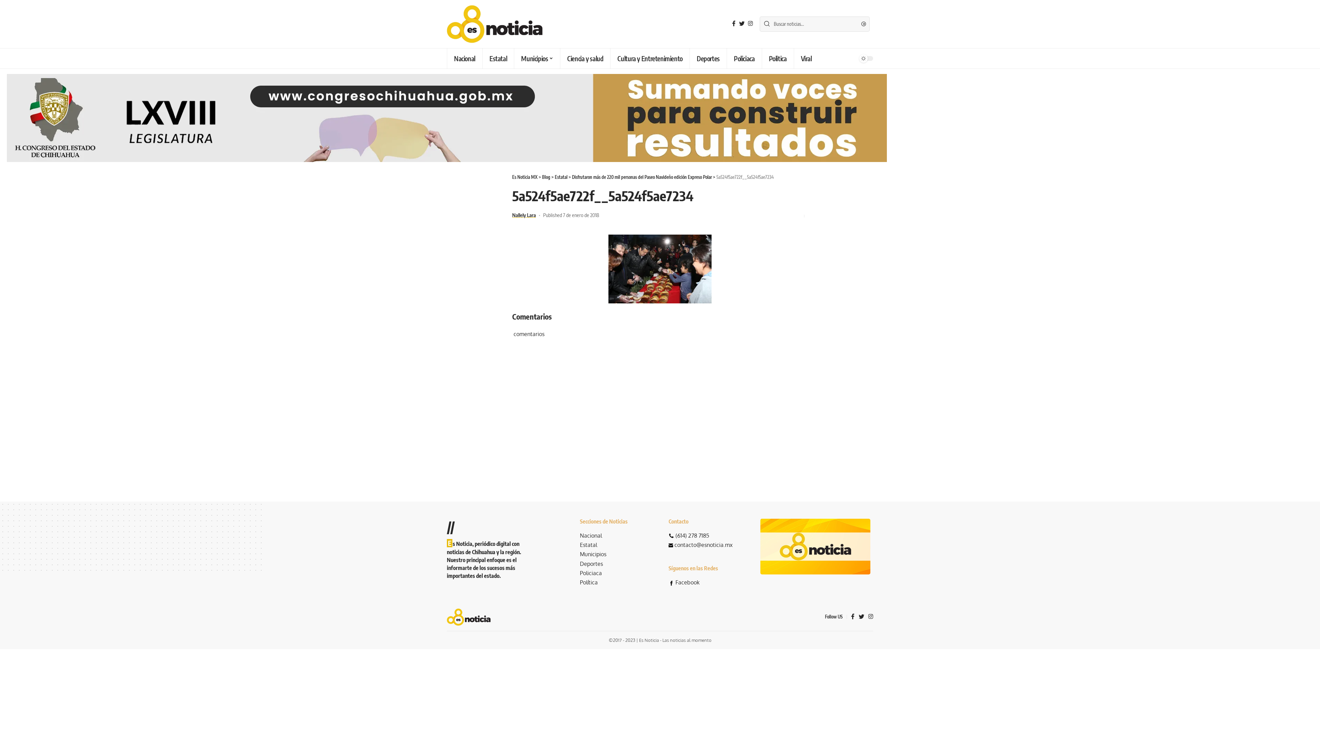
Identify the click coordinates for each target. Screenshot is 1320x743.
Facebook (687, 582)
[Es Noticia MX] (494, 24)
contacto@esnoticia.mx (703, 544)
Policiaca (591, 573)
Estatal (588, 544)
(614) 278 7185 (692, 535)
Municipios (593, 554)
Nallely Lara (524, 215)
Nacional (591, 535)
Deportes (591, 563)
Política (589, 582)
